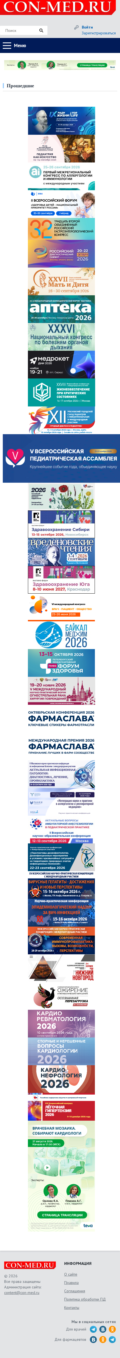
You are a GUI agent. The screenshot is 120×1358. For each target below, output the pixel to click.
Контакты (71, 1307)
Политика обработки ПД (85, 1299)
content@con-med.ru (21, 1292)
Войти (87, 27)
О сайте (70, 1274)
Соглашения (74, 1290)
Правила (71, 1282)
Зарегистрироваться (99, 32)
